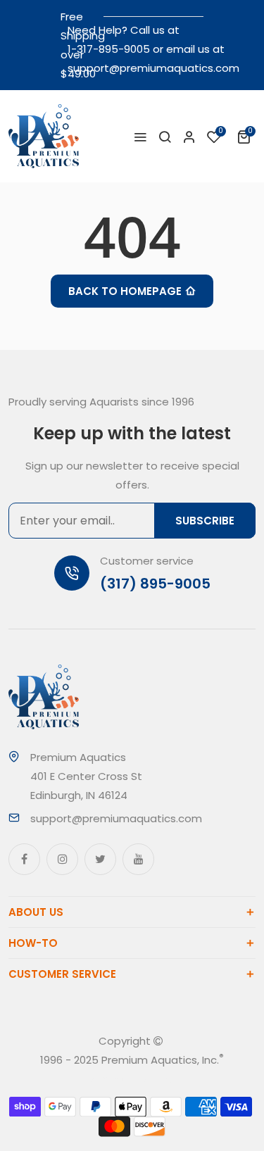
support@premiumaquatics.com (153, 68)
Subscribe (204, 520)
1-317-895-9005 (109, 49)
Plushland (151, 1078)
